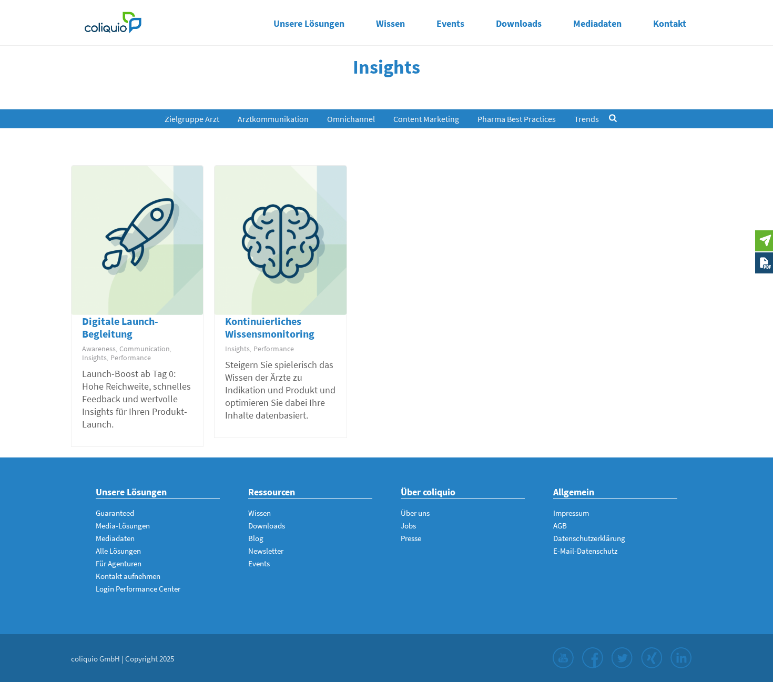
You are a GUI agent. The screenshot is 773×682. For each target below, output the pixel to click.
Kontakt (669, 23)
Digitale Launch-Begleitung (120, 327)
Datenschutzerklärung (589, 538)
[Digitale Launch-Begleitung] (135, 243)
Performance (130, 357)
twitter (622, 657)
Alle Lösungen (118, 551)
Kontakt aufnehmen (128, 576)
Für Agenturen (118, 563)
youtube (563, 657)
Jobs (408, 526)
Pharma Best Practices (516, 119)
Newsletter (265, 551)
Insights (94, 357)
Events (450, 23)
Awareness (99, 348)
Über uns (415, 513)
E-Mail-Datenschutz (585, 551)
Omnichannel (351, 119)
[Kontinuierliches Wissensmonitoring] (278, 243)
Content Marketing (426, 119)
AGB (560, 526)
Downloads (519, 23)
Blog (255, 538)
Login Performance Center (138, 589)
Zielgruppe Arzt (192, 119)
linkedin (680, 657)
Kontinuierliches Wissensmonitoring (269, 327)
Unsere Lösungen (308, 23)
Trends (586, 119)
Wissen (390, 23)
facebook (592, 657)
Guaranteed (115, 513)
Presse (411, 538)
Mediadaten (597, 23)
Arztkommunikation (273, 119)
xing (651, 657)
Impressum (571, 513)
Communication (144, 348)
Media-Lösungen (123, 526)
